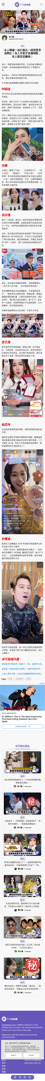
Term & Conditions (32, 1060)
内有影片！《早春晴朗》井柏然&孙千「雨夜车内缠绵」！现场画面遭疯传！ (22, 822)
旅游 (4, 1066)
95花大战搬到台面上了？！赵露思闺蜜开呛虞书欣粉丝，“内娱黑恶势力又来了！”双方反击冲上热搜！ (22, 864)
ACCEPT (31, 1055)
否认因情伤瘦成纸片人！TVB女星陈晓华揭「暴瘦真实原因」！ (22, 781)
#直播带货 (19, 679)
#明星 (10, 679)
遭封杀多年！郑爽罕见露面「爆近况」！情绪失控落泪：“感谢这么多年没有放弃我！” (22, 987)
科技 (4, 1063)
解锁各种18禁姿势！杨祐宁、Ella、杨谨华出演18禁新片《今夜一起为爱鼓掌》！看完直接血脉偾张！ (22, 664)
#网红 (28, 679)
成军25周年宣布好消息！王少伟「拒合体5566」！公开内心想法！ (22, 946)
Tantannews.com (9, 1025)
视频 (4, 1071)
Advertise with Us (32, 1063)
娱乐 (22, 46)
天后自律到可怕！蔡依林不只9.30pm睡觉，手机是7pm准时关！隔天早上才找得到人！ (22, 905)
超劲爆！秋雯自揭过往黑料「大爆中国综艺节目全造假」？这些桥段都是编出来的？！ (22, 669)
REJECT (13, 1055)
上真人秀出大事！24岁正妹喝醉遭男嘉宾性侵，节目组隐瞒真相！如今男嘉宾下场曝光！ (22, 673)
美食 (4, 1069)
